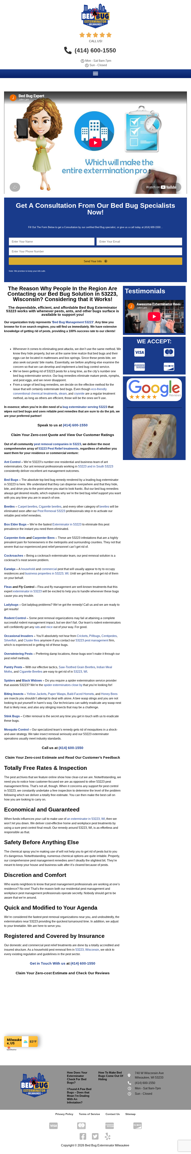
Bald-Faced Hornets (80, 693)
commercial (49, 569)
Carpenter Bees (43, 537)
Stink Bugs (12, 716)
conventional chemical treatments (35, 393)
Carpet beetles (27, 506)
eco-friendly (99, 389)
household (28, 569)
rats (37, 627)
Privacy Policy (64, 1114)
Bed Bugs (11, 479)
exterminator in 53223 (27, 591)
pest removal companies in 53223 (57, 444)
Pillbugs (94, 635)
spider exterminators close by (63, 685)
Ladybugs (11, 604)
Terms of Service (89, 1114)
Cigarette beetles (50, 506)
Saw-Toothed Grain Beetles (77, 667)
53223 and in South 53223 (95, 466)
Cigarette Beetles (30, 671)
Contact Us (113, 1114)
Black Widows (32, 680)
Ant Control (12, 462)
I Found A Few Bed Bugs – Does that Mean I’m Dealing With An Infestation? (79, 1095)
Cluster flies (31, 640)
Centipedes (109, 635)
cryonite (79, 393)
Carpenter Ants (15, 537)
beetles (104, 506)
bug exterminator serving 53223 (84, 407)
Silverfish (10, 640)
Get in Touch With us (47, 963)
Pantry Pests (13, 667)
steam (63, 393)
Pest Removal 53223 (51, 511)
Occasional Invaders (18, 635)
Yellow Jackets (36, 693)
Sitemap (130, 1114)
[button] (95, 73)
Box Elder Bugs (15, 524)
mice (49, 627)
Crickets (82, 635)
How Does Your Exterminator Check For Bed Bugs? (77, 1077)
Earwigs (9, 569)
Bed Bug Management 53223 (72, 322)
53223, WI (80, 671)
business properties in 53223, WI (46, 573)
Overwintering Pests (18, 653)
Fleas (8, 586)
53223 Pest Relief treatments (58, 448)
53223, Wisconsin (87, 949)
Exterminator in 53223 (67, 524)
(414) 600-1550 (75, 425)
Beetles (9, 506)
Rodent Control (15, 618)
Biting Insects (14, 693)
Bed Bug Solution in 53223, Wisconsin (65, 296)
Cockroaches (13, 555)
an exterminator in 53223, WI (86, 818)
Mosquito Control (16, 729)
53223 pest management (92, 640)
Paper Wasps (57, 693)
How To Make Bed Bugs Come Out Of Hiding (110, 1076)
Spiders (9, 680)
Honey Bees (109, 693)
